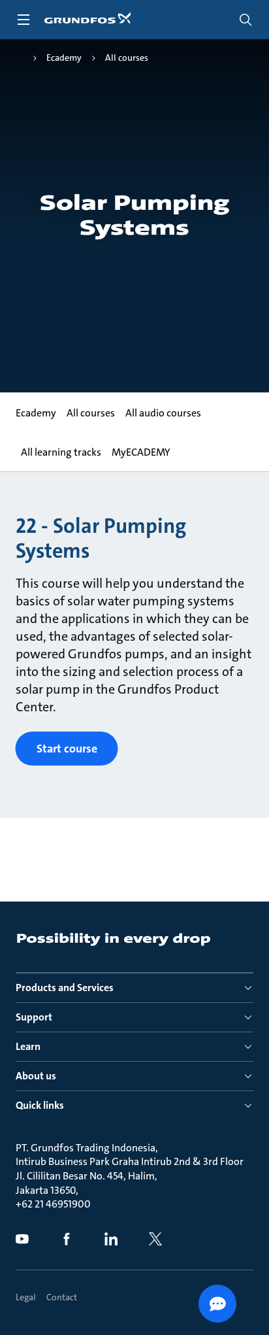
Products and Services (65, 987)
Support (34, 1017)
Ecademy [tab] (36, 413)
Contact (61, 1297)
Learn (28, 1046)
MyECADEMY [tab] (141, 452)
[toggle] (23, 19)
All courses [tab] (91, 413)
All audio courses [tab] (163, 413)
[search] (245, 19)
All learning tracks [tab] (61, 452)
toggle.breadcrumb (19, 58)
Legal (26, 1297)
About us (36, 1076)
